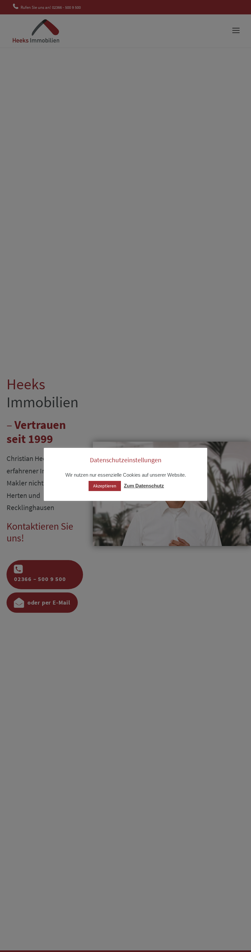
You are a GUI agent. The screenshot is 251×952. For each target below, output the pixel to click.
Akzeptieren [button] (104, 486)
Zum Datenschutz (144, 485)
